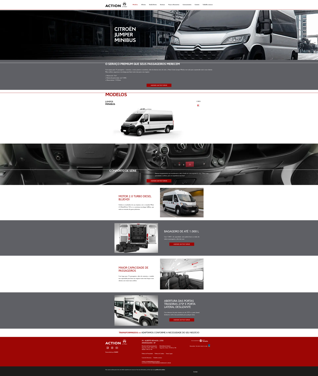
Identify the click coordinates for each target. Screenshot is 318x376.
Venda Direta (153, 4)
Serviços (162, 4)
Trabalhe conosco (208, 4)
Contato (197, 4)
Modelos (135, 4)
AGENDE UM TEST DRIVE (159, 85)
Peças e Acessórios (173, 4)
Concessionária (187, 4)
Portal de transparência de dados (151, 361)
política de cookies (160, 369)
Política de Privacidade (147, 353)
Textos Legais (169, 353)
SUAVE (116, 352)
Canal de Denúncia (146, 357)
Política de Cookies (159, 353)
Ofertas (143, 4)
